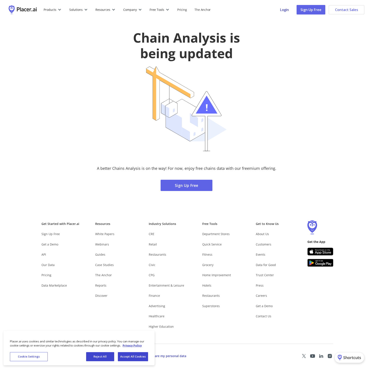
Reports (100, 285)
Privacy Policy (132, 346)
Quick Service (212, 244)
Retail (153, 244)
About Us (262, 234)
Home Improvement (216, 275)
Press (260, 285)
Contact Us (263, 316)
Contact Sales (346, 9)
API (43, 254)
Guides (100, 254)
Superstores (211, 306)
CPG (152, 275)
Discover (101, 296)
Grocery (207, 265)
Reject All (100, 356)
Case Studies (104, 265)
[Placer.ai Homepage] (23, 9)
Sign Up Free (310, 9)
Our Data (48, 265)
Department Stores (216, 234)
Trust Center (265, 275)
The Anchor (103, 275)
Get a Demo (49, 244)
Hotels (206, 285)
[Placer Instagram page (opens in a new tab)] (329, 356)
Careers (261, 296)
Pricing (182, 10)
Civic (152, 265)
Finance (154, 296)
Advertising (157, 306)
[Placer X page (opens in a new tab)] (303, 356)
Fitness (207, 254)
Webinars (102, 244)
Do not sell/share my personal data (160, 356)
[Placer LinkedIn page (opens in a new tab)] (321, 356)
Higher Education (161, 326)
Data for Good (266, 265)
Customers (263, 244)
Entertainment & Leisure (166, 285)
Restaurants (157, 254)
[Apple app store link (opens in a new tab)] (320, 251)
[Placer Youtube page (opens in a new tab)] (312, 356)
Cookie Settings (29, 356)
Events (260, 254)
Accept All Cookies (133, 356)
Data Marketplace (54, 285)
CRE (151, 234)
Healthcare (156, 316)
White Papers (104, 234)
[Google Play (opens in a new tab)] (320, 263)
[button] (52, 9)
